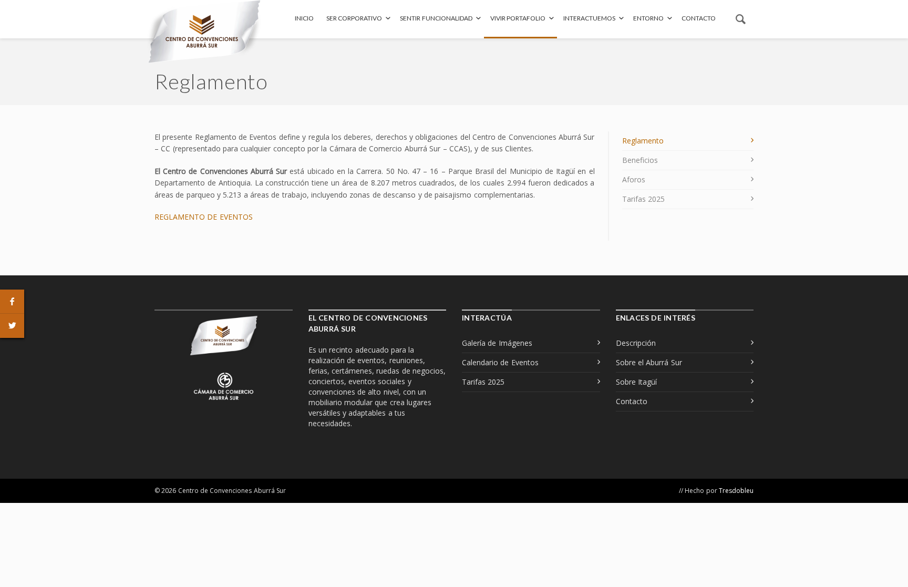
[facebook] (12, 302)
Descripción (636, 343)
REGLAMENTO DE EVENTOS (203, 217)
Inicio (304, 18)
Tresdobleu (736, 490)
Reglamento (643, 141)
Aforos (633, 179)
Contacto (699, 18)
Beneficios (640, 160)
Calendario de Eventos (500, 362)
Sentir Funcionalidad (436, 18)
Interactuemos (589, 18)
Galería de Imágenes (497, 343)
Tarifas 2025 (643, 199)
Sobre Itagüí (636, 382)
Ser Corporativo (354, 18)
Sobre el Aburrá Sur (649, 362)
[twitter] (12, 326)
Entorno (648, 18)
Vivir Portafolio (517, 18)
